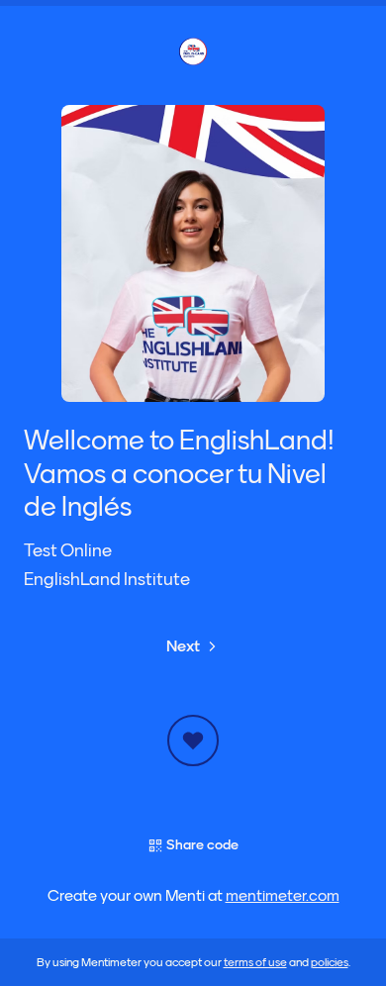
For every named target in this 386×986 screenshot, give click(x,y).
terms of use (255, 962)
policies (329, 962)
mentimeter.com (282, 896)
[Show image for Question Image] (193, 253)
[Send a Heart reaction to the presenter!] (193, 740)
